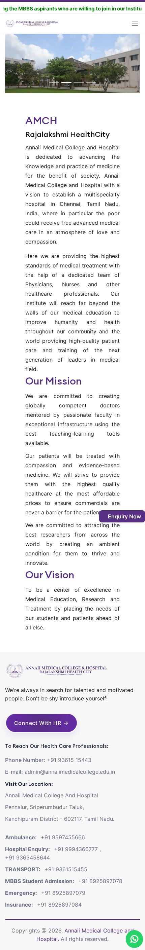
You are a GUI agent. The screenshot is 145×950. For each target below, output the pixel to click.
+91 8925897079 (63, 892)
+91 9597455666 (63, 837)
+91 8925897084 (59, 904)
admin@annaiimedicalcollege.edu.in (70, 771)
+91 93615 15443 (69, 760)
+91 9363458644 (27, 857)
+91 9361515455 (66, 869)
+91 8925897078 (100, 881)
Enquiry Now (124, 516)
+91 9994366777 (76, 849)
